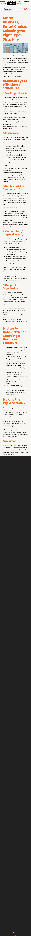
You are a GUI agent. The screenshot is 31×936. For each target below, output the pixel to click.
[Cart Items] (27, 9)
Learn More (11, 3)
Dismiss (18, 3)
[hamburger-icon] (18, 9)
